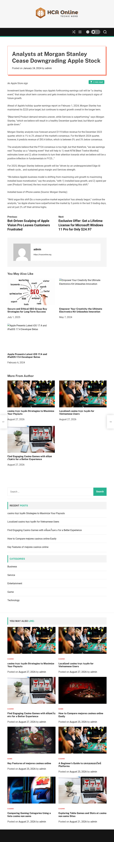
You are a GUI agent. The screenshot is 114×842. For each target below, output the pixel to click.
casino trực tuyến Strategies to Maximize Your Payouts (30, 412)
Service (11, 575)
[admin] (22, 252)
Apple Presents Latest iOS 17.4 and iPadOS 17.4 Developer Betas (27, 355)
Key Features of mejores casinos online (27, 547)
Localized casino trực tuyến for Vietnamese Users (76, 412)
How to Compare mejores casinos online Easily (31, 538)
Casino (10, 659)
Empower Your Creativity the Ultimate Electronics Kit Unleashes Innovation (80, 310)
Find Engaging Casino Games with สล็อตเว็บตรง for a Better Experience (29, 458)
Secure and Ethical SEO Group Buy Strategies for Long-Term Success (27, 310)
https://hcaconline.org (42, 255)
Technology (13, 600)
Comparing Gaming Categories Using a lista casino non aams (29, 814)
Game (10, 592)
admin (48, 68)
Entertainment (14, 583)
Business (12, 566)
